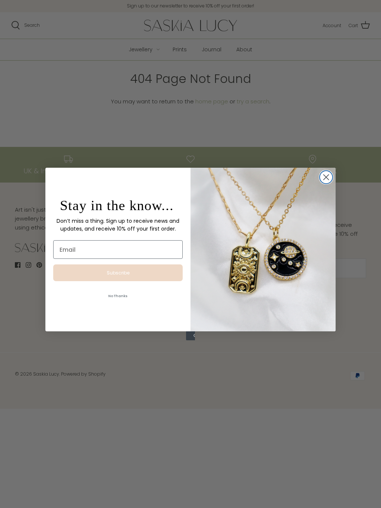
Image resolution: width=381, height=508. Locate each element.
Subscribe (118, 273)
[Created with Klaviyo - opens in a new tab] (190, 335)
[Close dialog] (326, 177)
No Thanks (118, 296)
